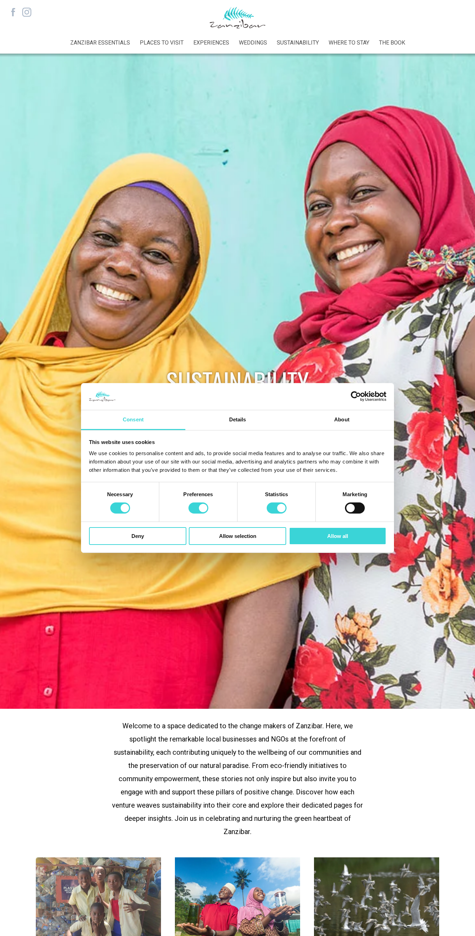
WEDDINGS (253, 42)
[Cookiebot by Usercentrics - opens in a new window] (355, 396)
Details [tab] (237, 419)
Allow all (337, 536)
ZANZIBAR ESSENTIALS (100, 42)
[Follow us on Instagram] (27, 12)
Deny (137, 536)
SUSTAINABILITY (298, 42)
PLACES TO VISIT (162, 42)
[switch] (198, 508)
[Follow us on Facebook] (13, 12)
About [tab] (341, 419)
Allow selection (237, 536)
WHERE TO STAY (349, 42)
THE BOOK (392, 42)
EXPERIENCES (211, 42)
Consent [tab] (133, 419)
